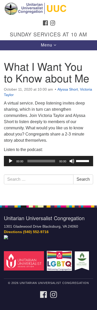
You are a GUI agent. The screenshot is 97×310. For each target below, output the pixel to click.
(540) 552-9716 (36, 232)
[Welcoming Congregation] (60, 261)
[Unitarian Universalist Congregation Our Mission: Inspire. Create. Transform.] (48, 8)
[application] (48, 161)
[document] (48, 125)
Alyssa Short (67, 89)
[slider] (83, 160)
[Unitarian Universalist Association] (25, 261)
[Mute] (71, 161)
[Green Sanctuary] (83, 261)
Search (83, 179)
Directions (13, 232)
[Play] (10, 161)
